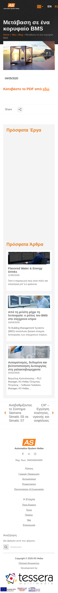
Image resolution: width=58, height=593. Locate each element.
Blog (20, 34)
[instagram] (35, 453)
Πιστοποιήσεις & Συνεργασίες (29, 489)
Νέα (14, 34)
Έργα (29, 510)
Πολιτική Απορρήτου (29, 563)
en (50, 6)
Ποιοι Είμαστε (29, 504)
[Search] (6, 547)
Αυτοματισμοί (29, 479)
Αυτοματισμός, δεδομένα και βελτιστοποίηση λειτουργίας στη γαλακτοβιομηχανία (27, 366)
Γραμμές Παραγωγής (29, 474)
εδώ (46, 89)
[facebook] (22, 453)
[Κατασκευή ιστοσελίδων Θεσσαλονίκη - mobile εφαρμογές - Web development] (29, 578)
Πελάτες (29, 515)
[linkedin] (29, 453)
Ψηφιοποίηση (29, 484)
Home (6, 34)
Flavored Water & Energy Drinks (25, 270)
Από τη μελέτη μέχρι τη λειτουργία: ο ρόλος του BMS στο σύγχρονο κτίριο (28, 315)
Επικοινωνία (29, 525)
